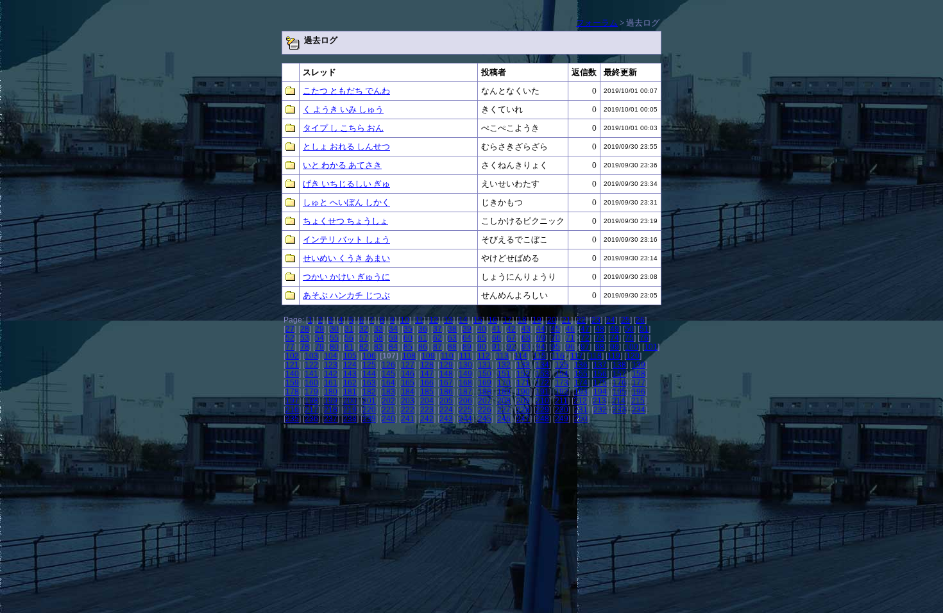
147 (427, 373)
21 (566, 319)
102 (292, 355)
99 (614, 346)
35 (408, 328)
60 (408, 337)
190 (523, 391)
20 (551, 319)
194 (600, 391)
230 (561, 409)
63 (452, 337)
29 (319, 328)
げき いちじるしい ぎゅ (346, 184)
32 (363, 328)
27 (289, 328)
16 (492, 319)
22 (581, 319)
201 (369, 400)
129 (446, 364)
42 (511, 328)
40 (481, 328)
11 (419, 319)
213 (599, 400)
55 (334, 337)
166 (427, 382)
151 (504, 373)
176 (619, 382)
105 (350, 355)
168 (465, 382)
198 (311, 400)
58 (378, 337)
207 (484, 400)
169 (484, 382)
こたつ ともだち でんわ (346, 91)
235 (292, 418)
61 (422, 337)
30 (334, 328)
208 (504, 400)
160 (311, 382)
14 (463, 319)
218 (330, 409)
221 (388, 409)
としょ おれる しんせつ (346, 146)
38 (452, 328)
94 (540, 346)
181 (350, 391)
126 (388, 364)
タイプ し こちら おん (343, 128)
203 (407, 400)
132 (504, 364)
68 (526, 337)
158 (638, 373)
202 (388, 400)
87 (437, 346)
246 (504, 418)
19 (536, 319)
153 (542, 373)
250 (581, 418)
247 (523, 418)
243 (446, 418)
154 (561, 373)
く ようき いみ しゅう (343, 109)
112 (483, 355)
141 (311, 373)
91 (496, 346)
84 (393, 346)
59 (393, 337)
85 (408, 346)
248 (542, 418)
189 (504, 391)
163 (369, 382)
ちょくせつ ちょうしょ (345, 221)
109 (428, 355)
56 (348, 337)
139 (638, 364)
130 (465, 364)
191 (542, 391)
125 (369, 364)
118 (595, 355)
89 (467, 346)
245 (484, 418)
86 (422, 346)
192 (561, 391)
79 (319, 346)
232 (600, 409)
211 (561, 400)
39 (467, 328)
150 (484, 373)
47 (585, 328)
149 (465, 373)
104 (330, 355)
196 (638, 391)
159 (292, 382)
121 (292, 364)
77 (289, 346)
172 (542, 382)
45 (555, 328)
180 (330, 391)
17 (507, 319)
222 (407, 409)
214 (618, 400)
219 (350, 409)
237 (330, 418)
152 (523, 373)
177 (638, 382)
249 (561, 418)
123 (330, 364)
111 (465, 355)
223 (427, 409)
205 (446, 400)
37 (437, 328)
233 (619, 409)
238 (350, 418)
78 (304, 346)
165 (407, 382)
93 (526, 346)
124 (350, 364)
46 (570, 328)
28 (304, 328)
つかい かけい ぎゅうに (346, 276)
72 (585, 337)
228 (523, 409)
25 (625, 319)
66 (496, 337)
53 (304, 337)
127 (407, 364)
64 (467, 337)
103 (311, 355)
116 (558, 355)
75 (629, 337)
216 (292, 409)
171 (523, 382)
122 (311, 364)
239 (369, 418)
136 (581, 364)
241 (407, 418)
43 (526, 328)
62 (437, 337)
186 (446, 391)
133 (523, 364)
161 (330, 382)
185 (427, 391)
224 (446, 409)
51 (644, 328)
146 (407, 373)
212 (580, 400)
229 (542, 409)
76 (644, 337)
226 (484, 409)
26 (640, 319)
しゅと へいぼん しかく (346, 202)
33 (378, 328)
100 (631, 346)
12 (433, 319)
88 (452, 346)
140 (292, 373)
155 (581, 373)
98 (599, 346)
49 (614, 328)
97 (585, 346)
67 (511, 337)
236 (311, 418)
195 (619, 391)
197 (292, 400)
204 (427, 400)
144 (369, 373)
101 (651, 346)
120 (633, 355)
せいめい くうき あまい (346, 258)
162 (350, 382)
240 (388, 418)
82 (363, 346)
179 (311, 391)
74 (614, 337)
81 (348, 346)
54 (319, 337)
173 (561, 382)
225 (465, 409)
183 (388, 391)
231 (581, 409)
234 (638, 409)
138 (619, 364)
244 (465, 418)
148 (446, 373)
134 (542, 364)
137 (600, 364)
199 (330, 400)
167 (446, 382)
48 (599, 328)
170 (504, 382)
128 (427, 364)
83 (378, 346)
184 (407, 391)
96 (570, 346)
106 (369, 355)
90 (481, 346)
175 (600, 382)
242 (427, 418)
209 (523, 400)
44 (540, 328)
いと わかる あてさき (342, 165)
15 (477, 319)
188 (484, 391)
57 (363, 337)
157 (619, 373)
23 (595, 319)
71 (570, 337)
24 (610, 319)
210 (542, 400)
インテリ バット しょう (346, 239)
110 (447, 355)
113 (502, 355)
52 (289, 337)
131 (484, 364)
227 (504, 409)
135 (561, 364)
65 (481, 337)
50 (629, 328)
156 (600, 373)
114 (520, 355)
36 (422, 328)
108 (409, 355)
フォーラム (597, 23)
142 (330, 373)
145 (388, 373)
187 (465, 391)
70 (555, 337)
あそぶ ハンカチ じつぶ (346, 295)
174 (581, 382)
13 (448, 319)
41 (496, 328)
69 (540, 337)
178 (292, 391)
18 (522, 319)
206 (465, 400)
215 (638, 400)
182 (369, 391)
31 (348, 328)
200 (350, 400)
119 (613, 355)
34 (393, 328)
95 (555, 346)
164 (388, 382)
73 (599, 337)
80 (334, 346)
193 (581, 391)
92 (511, 346)
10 (404, 319)
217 (311, 409)
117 (576, 355)
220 (369, 409)
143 (350, 373)
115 (539, 355)
